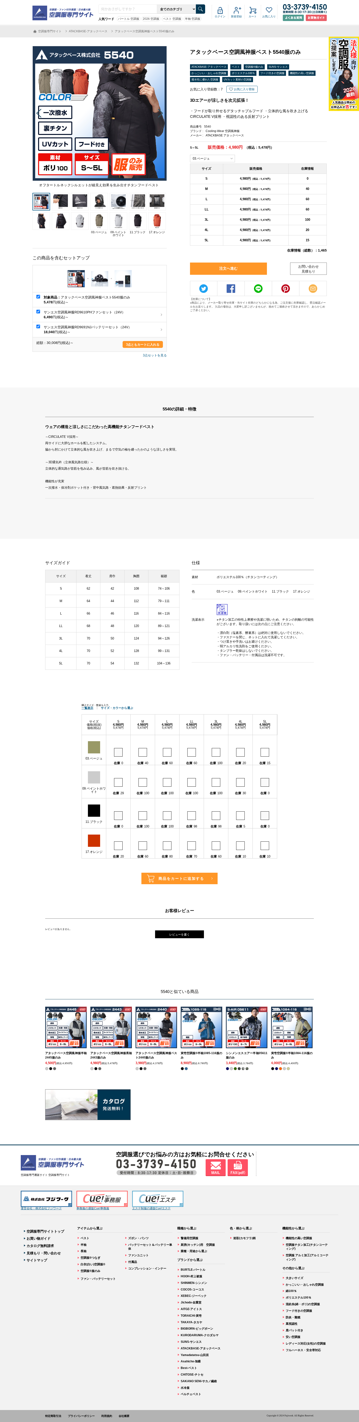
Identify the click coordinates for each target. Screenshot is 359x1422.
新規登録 (236, 16)
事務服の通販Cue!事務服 (92, 1208)
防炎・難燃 (293, 1317)
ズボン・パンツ (138, 1238)
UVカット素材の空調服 (238, 79)
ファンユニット (138, 1255)
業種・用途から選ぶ (194, 1251)
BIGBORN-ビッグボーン (197, 1328)
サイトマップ (37, 1260)
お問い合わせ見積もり (308, 269)
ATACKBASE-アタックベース (208, 66)
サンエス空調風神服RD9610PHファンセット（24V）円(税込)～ (84, 314)
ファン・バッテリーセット (98, 1278)
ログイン (220, 16)
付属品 (132, 1262)
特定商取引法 (53, 1415)
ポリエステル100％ (243, 73)
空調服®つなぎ (90, 1257)
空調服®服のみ (254, 66)
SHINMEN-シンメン (194, 1283)
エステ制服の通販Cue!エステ (151, 1208)
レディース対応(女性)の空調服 (306, 1343)
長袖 (83, 1251)
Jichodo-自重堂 (191, 1302)
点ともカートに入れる (142, 344)
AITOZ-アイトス (191, 1309)
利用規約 (106, 1415)
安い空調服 (293, 1337)
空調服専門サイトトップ (45, 1231)
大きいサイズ (294, 1278)
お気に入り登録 (244, 89)
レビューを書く (179, 934)
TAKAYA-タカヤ (191, 1322)
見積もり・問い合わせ (44, 1253)
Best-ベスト (189, 1368)
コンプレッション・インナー (147, 1268)
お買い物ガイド (39, 1238)
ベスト (236, 66)
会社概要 (124, 1415)
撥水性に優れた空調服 (204, 79)
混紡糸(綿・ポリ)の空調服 (303, 1304)
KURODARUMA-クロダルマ (200, 1335)
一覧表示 (87, 708)
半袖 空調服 (192, 19)
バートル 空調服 (128, 19)
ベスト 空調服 (172, 19)
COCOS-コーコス (192, 1289)
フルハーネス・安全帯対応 (303, 1350)
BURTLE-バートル (193, 1269)
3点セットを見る (155, 355)
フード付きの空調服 (272, 73)
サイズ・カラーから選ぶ (117, 708)
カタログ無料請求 (40, 1246)
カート (253, 16)
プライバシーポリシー (81, 1415)
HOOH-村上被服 (191, 1276)
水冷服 (185, 1387)
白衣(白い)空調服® (93, 1264)
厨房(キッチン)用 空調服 (198, 1244)
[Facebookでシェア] (230, 288)
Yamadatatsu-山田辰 (195, 1355)
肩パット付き (294, 1330)
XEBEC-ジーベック (194, 1296)
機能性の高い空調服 (302, 73)
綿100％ (291, 1291)
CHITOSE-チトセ (192, 1374)
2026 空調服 (151, 19)
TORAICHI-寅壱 (191, 1315)
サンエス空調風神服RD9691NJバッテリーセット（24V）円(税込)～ (88, 329)
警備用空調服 (189, 1238)
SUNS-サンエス (278, 66)
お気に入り (269, 16)
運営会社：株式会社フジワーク (41, 1208)
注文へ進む (228, 268)
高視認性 (291, 1323)
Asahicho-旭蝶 (191, 1361)
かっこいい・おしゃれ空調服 (208, 73)
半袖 (83, 1244)
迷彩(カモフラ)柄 (244, 1238)
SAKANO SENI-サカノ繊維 (199, 1381)
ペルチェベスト (191, 1394)
